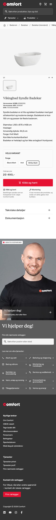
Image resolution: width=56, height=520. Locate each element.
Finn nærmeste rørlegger (13, 469)
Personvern (8, 435)
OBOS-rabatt (8, 424)
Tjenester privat (9, 462)
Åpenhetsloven (9, 442)
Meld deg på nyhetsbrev (13, 446)
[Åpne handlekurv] (45, 4)
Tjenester (12, 18)
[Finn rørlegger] (40, 4)
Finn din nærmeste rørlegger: (14, 335)
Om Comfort (8, 420)
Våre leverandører (10, 431)
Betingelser (8, 439)
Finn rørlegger (12, 494)
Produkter (31, 18)
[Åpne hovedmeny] (51, 4)
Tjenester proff (9, 465)
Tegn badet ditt (9, 428)
